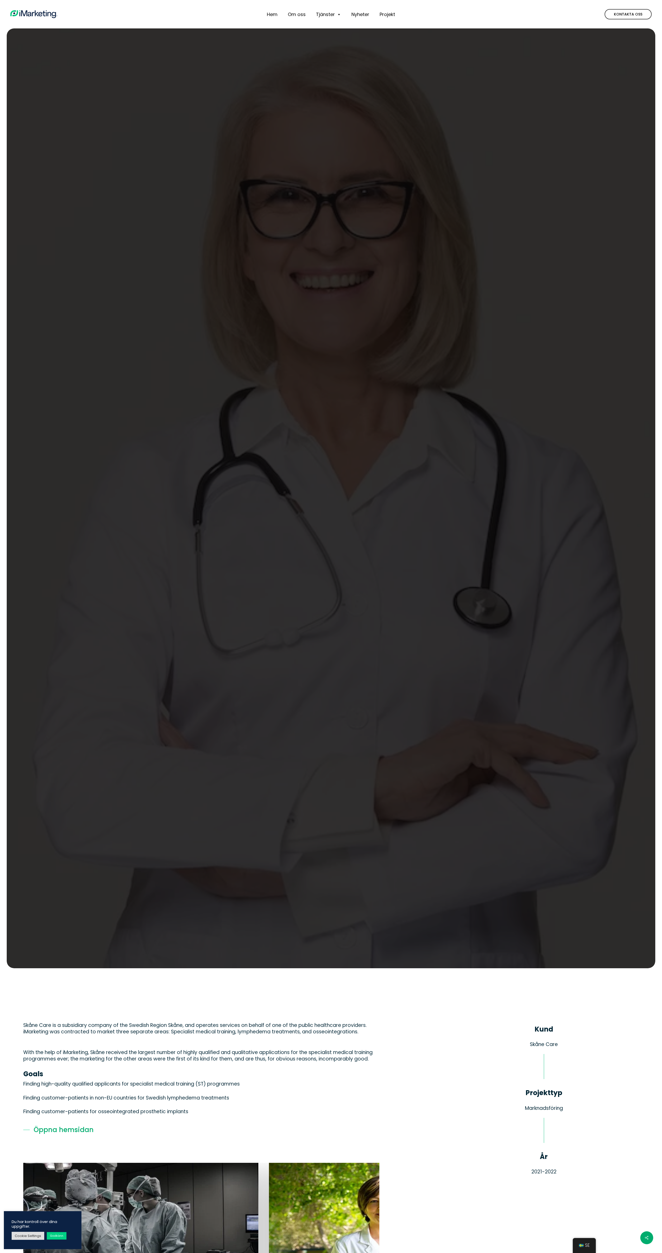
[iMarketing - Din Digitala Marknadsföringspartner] (33, 14)
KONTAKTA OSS (628, 14)
